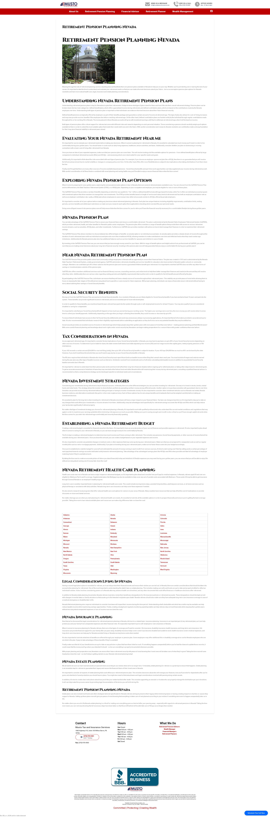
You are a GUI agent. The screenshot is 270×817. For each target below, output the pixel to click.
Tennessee (164, 562)
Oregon (66, 558)
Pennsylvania (115, 558)
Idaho (162, 526)
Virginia (66, 569)
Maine (65, 537)
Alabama (66, 515)
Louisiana (163, 533)
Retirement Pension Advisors (169, 727)
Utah (111, 566)
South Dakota (114, 562)
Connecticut (67, 522)
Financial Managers (169, 731)
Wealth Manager (169, 729)
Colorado (163, 518)
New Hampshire (115, 548)
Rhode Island (164, 558)
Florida (162, 522)
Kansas (65, 533)
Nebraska (163, 544)
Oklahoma (163, 555)
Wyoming (113, 573)
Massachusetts (165, 537)
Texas (65, 566)
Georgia (66, 526)
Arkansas (66, 518)
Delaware (113, 522)
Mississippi (164, 540)
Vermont (163, 566)
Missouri (66, 544)
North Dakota (67, 555)
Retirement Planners (169, 734)
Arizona (163, 515)
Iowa (162, 529)
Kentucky (113, 533)
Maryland (113, 537)
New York (113, 551)
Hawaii (112, 526)
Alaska (112, 515)
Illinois (65, 529)
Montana (113, 544)
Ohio (112, 555)
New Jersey (164, 548)
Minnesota (114, 540)
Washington (114, 569)
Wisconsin (67, 573)
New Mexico (67, 551)
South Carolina (68, 562)
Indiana (113, 529)
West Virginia (164, 569)
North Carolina (165, 551)
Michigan (66, 540)
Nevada (113, 518)
